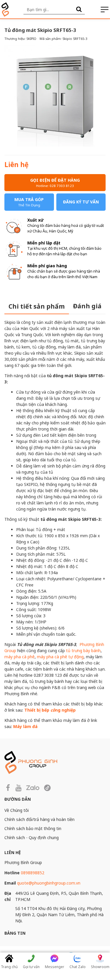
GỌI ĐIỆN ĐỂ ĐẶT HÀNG (55, 182)
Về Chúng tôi (16, 810)
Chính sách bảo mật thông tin (32, 828)
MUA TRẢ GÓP (29, 202)
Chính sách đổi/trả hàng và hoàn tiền (39, 819)
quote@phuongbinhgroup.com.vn (48, 883)
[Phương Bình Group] (5, 9)
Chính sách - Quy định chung (31, 837)
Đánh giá (87, 306)
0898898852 (32, 872)
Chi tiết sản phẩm (37, 306)
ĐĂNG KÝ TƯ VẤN (81, 202)
